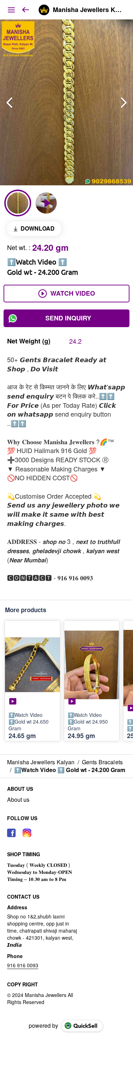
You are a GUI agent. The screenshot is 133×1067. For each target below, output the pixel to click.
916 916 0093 (22, 965)
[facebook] (11, 833)
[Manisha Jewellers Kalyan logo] (44, 10)
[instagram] (27, 833)
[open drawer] (11, 10)
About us (18, 800)
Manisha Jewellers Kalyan (87, 9)
